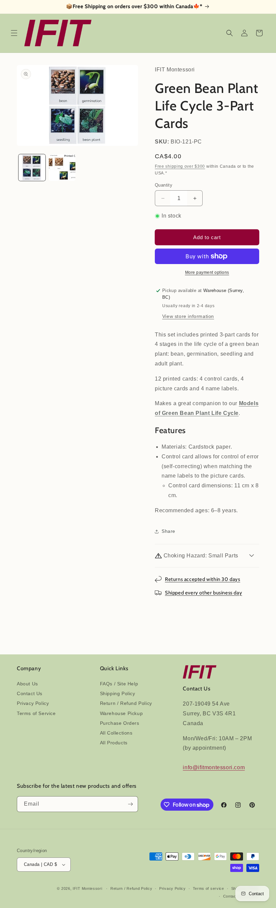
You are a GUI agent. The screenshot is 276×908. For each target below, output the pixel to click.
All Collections (116, 733)
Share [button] (168, 531)
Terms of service (208, 888)
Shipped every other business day (203, 593)
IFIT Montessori (87, 888)
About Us (27, 683)
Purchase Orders (119, 723)
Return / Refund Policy (126, 703)
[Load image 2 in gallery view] (62, 167)
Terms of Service (36, 713)
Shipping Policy (117, 693)
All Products (114, 742)
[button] (14, 33)
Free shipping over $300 (180, 166)
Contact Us (29, 693)
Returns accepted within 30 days (202, 579)
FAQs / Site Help (119, 683)
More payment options (207, 272)
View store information (188, 316)
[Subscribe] (130, 804)
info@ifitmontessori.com (214, 767)
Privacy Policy (33, 703)
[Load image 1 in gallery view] (32, 167)
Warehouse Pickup (121, 713)
